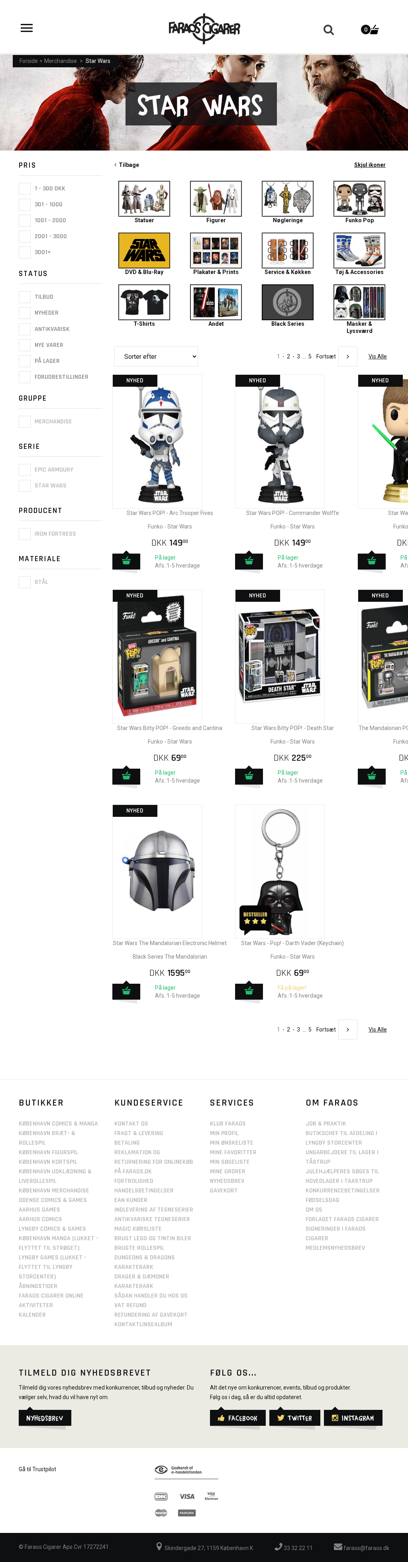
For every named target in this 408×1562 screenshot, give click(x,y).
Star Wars (98, 61)
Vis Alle (378, 356)
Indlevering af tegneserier (153, 1210)
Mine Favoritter (233, 1152)
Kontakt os (131, 1124)
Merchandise (60, 61)
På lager (46, 361)
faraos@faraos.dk (365, 1548)
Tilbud (43, 297)
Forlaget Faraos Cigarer (342, 1219)
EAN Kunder (130, 1200)
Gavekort (224, 1190)
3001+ (42, 252)
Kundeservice (149, 1103)
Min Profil (224, 1133)
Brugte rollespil (139, 1248)
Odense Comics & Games (53, 1200)
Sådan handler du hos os (151, 1296)
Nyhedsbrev (227, 1181)
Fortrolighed (133, 1181)
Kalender (32, 1315)
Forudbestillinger (60, 377)
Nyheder (46, 313)
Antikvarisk (51, 329)
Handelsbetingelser (144, 1190)
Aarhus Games (39, 1210)
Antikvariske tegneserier (152, 1219)
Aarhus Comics (40, 1219)
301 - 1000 (48, 204)
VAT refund (130, 1305)
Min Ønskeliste (231, 1143)
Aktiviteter (36, 1305)
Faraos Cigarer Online (51, 1296)
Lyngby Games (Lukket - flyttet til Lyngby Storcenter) (52, 1267)
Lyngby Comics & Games (52, 1229)
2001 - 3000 (50, 236)
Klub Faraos (228, 1124)
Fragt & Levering (138, 1133)
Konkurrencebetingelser (343, 1190)
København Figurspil (48, 1152)
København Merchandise (54, 1190)
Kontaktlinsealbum (143, 1324)
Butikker (41, 1103)
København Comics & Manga (58, 1124)
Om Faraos (332, 1103)
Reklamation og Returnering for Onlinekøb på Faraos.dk (153, 1162)
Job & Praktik (326, 1124)
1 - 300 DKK (49, 188)
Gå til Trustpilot (37, 1469)
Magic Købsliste (138, 1229)
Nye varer (48, 345)
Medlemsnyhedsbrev (335, 1248)
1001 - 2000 (49, 220)
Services (232, 1103)
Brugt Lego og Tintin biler (152, 1238)
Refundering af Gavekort (151, 1315)
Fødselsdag (322, 1200)
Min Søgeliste (230, 1162)
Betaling (127, 1143)
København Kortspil (48, 1162)
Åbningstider (38, 1286)
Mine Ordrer (227, 1171)
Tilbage (127, 165)
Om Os (314, 1210)
